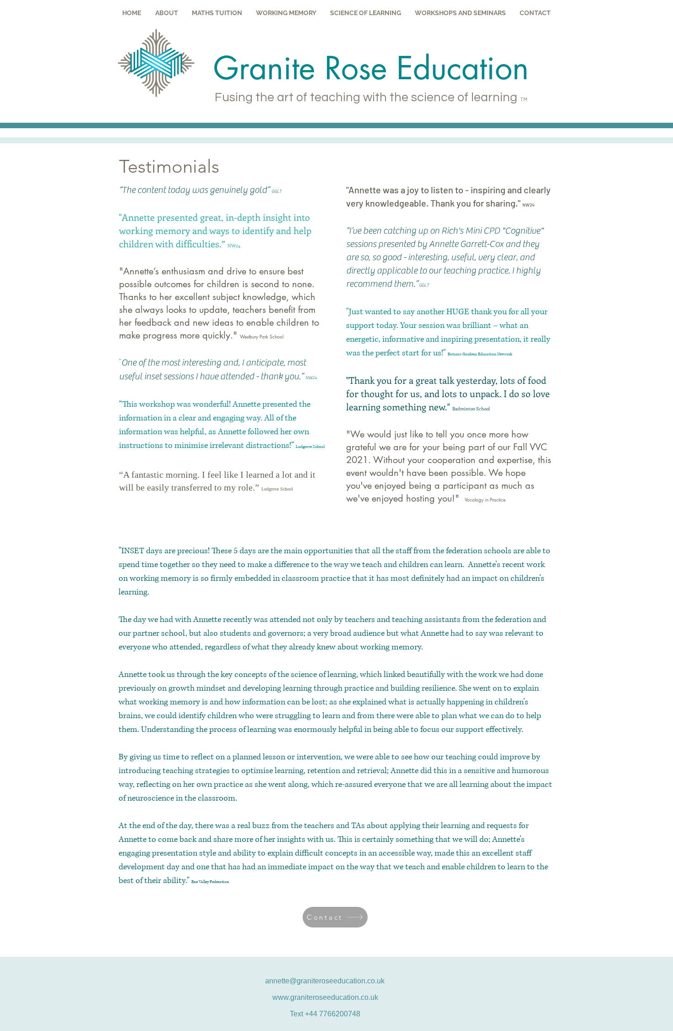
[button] (166, 13)
